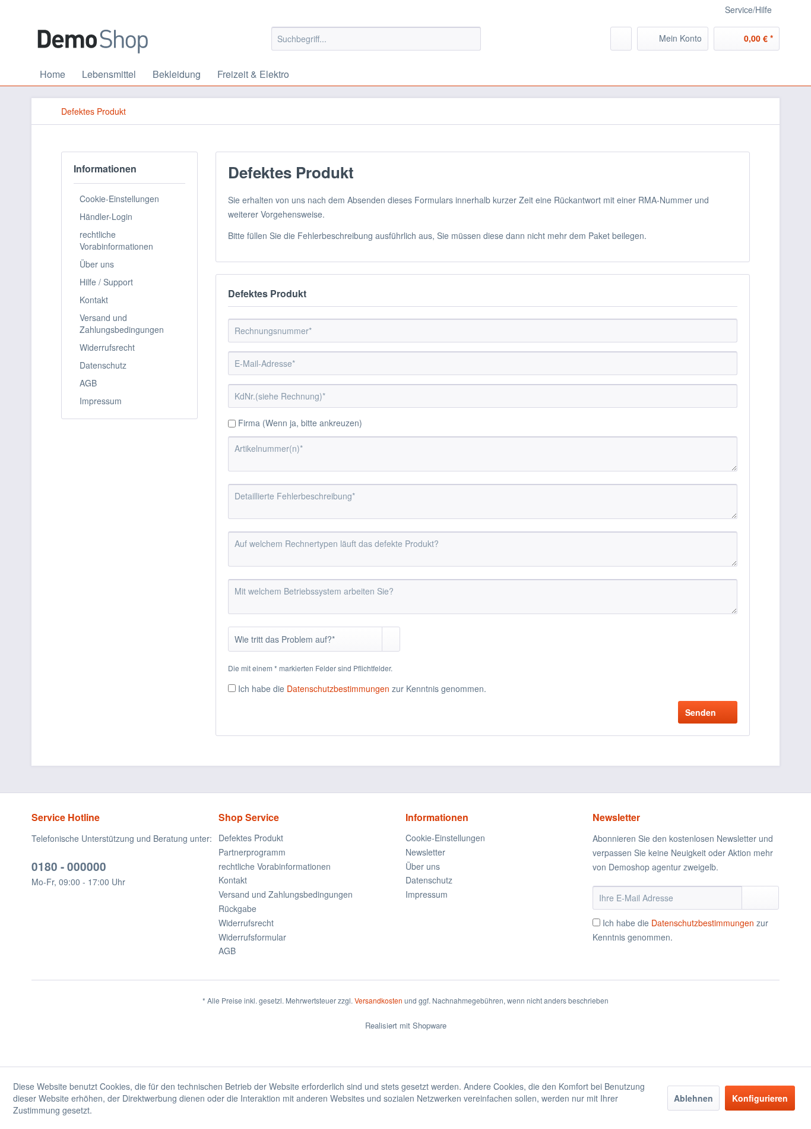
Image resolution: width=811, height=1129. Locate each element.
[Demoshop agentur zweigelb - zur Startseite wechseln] (92, 41)
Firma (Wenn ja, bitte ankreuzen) (300, 423)
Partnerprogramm (252, 852)
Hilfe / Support (106, 282)
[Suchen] (470, 39)
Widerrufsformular (252, 937)
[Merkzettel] (621, 39)
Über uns (97, 264)
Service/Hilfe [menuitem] (748, 9)
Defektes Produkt (250, 838)
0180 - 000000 (68, 866)
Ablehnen (693, 1098)
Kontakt (94, 300)
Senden (700, 712)
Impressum (101, 401)
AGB (88, 383)
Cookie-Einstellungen (119, 199)
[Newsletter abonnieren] (760, 898)
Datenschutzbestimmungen (338, 688)
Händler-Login (106, 216)
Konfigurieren (760, 1098)
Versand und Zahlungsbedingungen (122, 323)
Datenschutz (103, 365)
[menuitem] (376, 39)
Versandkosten (378, 1000)
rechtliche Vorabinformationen (116, 240)
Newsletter (425, 852)
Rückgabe (237, 908)
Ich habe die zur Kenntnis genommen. (362, 688)
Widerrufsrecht (107, 347)
